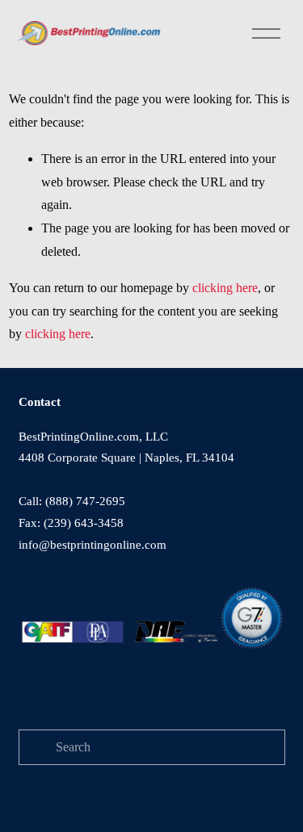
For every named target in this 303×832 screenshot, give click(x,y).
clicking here (225, 288)
